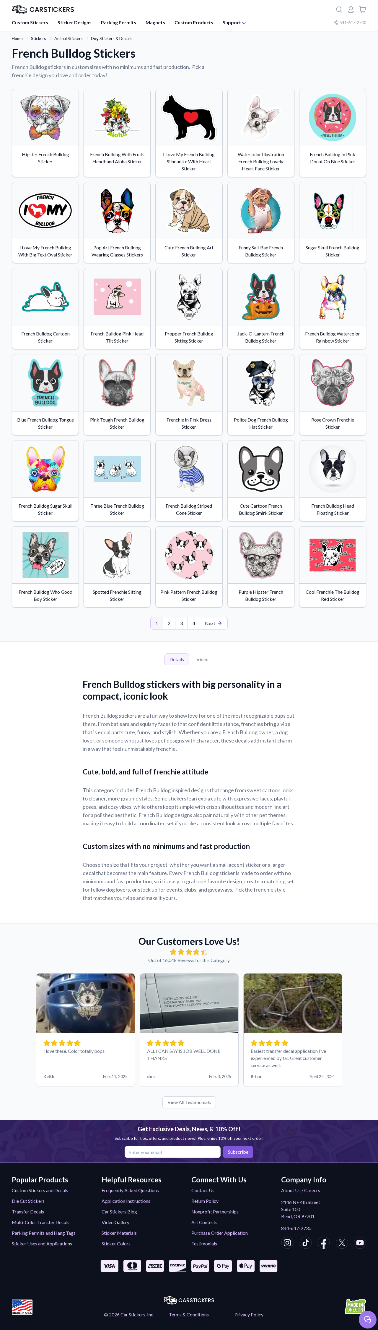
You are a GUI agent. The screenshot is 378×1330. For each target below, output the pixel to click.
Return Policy (205, 1201)
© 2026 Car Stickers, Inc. (129, 1314)
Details (177, 659)
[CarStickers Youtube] (360, 1244)
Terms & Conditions (189, 1314)
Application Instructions (126, 1201)
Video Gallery (115, 1222)
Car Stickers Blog (119, 1211)
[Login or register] (350, 9)
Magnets (155, 22)
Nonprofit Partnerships (215, 1211)
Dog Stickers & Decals (111, 38)
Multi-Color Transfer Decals (40, 1222)
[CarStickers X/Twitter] (342, 1244)
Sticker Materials (119, 1233)
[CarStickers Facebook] (323, 1244)
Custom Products (194, 22)
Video (202, 659)
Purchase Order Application (219, 1233)
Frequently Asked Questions (130, 1190)
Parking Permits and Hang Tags (44, 1233)
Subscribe (238, 1152)
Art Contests (204, 1222)
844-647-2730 (296, 1228)
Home (17, 38)
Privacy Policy (248, 1314)
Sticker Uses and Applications (42, 1243)
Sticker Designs (75, 22)
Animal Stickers (68, 38)
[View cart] (362, 9)
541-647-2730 (353, 22)
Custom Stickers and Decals (40, 1190)
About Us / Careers (300, 1190)
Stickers (38, 38)
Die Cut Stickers (28, 1201)
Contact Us (202, 1190)
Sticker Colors (116, 1243)
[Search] (339, 9)
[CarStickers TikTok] (305, 1244)
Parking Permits (118, 22)
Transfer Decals (28, 1211)
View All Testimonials (189, 1102)
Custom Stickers (30, 22)
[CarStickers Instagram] (287, 1244)
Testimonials (204, 1243)
